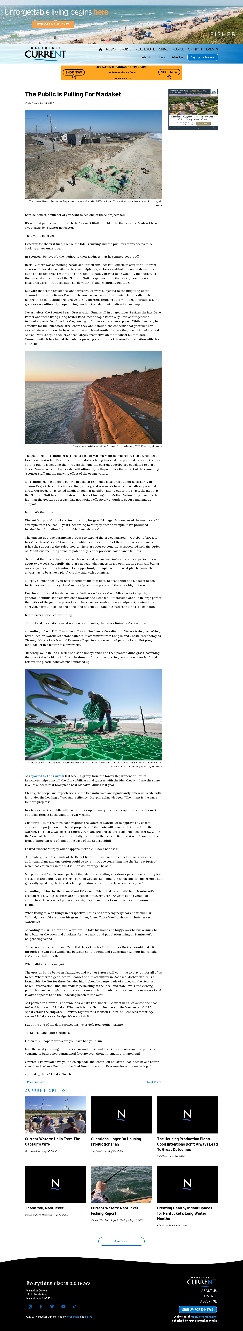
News (111, 49)
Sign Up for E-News (203, 57)
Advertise (177, 57)
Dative (88, 1317)
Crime (163, 49)
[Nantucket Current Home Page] (45, 54)
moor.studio (73, 1317)
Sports (126, 49)
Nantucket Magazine (204, 1317)
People (178, 49)
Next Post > (154, 1082)
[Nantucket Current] (198, 1282)
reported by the (46, 776)
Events (212, 49)
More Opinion (121, 1241)
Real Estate (145, 49)
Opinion (195, 49)
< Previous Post (34, 1082)
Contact (162, 57)
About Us (148, 57)
